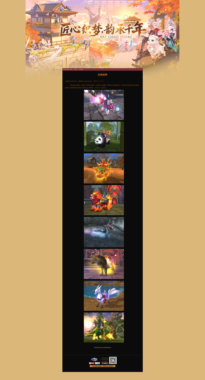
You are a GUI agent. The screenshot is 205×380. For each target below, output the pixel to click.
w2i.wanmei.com (88, 81)
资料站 (75, 69)
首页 (71, 69)
